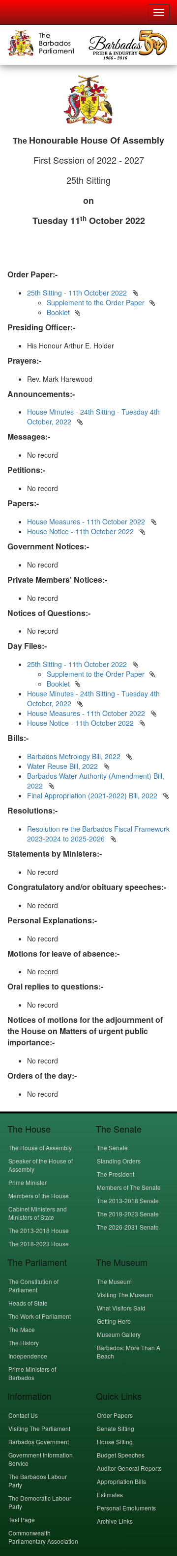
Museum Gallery (119, 1334)
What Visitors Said (121, 1308)
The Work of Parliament (39, 1316)
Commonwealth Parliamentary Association (43, 1537)
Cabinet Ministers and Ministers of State (37, 1213)
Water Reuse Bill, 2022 (63, 766)
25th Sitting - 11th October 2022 (77, 292)
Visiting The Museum (125, 1294)
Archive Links (115, 1521)
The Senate (112, 1147)
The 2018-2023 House (38, 1243)
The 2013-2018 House (38, 1230)
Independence (27, 1356)
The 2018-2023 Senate (128, 1214)
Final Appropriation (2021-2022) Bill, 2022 (93, 795)
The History (23, 1342)
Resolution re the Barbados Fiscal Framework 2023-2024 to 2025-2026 (98, 833)
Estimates (110, 1494)
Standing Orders (119, 1161)
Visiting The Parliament (39, 1428)
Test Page (21, 1519)
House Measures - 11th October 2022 (86, 521)
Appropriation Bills (121, 1481)
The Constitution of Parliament (33, 1285)
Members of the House (38, 1195)
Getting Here (114, 1321)
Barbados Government (38, 1441)
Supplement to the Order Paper (96, 302)
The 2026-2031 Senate (128, 1227)
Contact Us (23, 1415)
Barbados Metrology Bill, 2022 (74, 756)
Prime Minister (27, 1182)
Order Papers (115, 1415)
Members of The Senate (129, 1187)
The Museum (114, 1281)
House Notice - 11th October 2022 (80, 531)
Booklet (58, 312)
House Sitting (115, 1441)
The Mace (21, 1329)
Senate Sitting (115, 1428)
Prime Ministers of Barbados (32, 1373)
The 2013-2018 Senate (128, 1200)
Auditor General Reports (129, 1468)
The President (115, 1174)
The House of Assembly (40, 1147)
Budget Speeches (121, 1455)
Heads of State (28, 1303)
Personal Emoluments (126, 1508)
